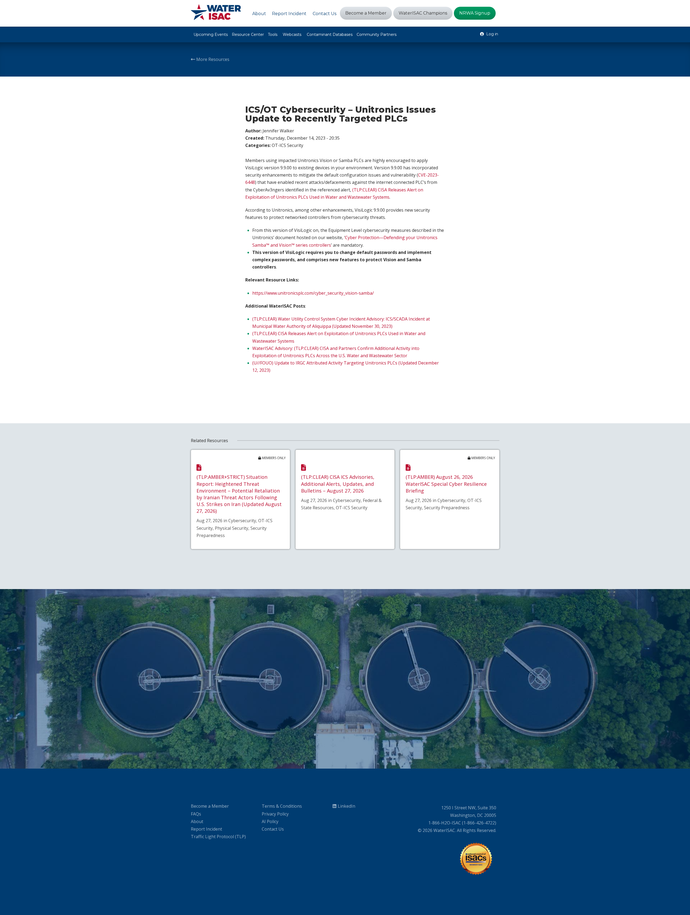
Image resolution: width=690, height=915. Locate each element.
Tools (272, 34)
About (197, 821)
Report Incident (206, 829)
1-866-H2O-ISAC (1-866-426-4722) (462, 823)
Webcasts (292, 34)
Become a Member (210, 806)
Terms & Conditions (282, 806)
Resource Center (248, 34)
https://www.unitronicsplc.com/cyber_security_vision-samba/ (313, 293)
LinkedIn (346, 806)
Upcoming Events (211, 34)
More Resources (212, 59)
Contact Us (273, 829)
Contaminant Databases (330, 34)
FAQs (196, 814)
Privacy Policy (275, 814)
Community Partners (376, 34)
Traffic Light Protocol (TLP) (218, 837)
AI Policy (270, 821)
